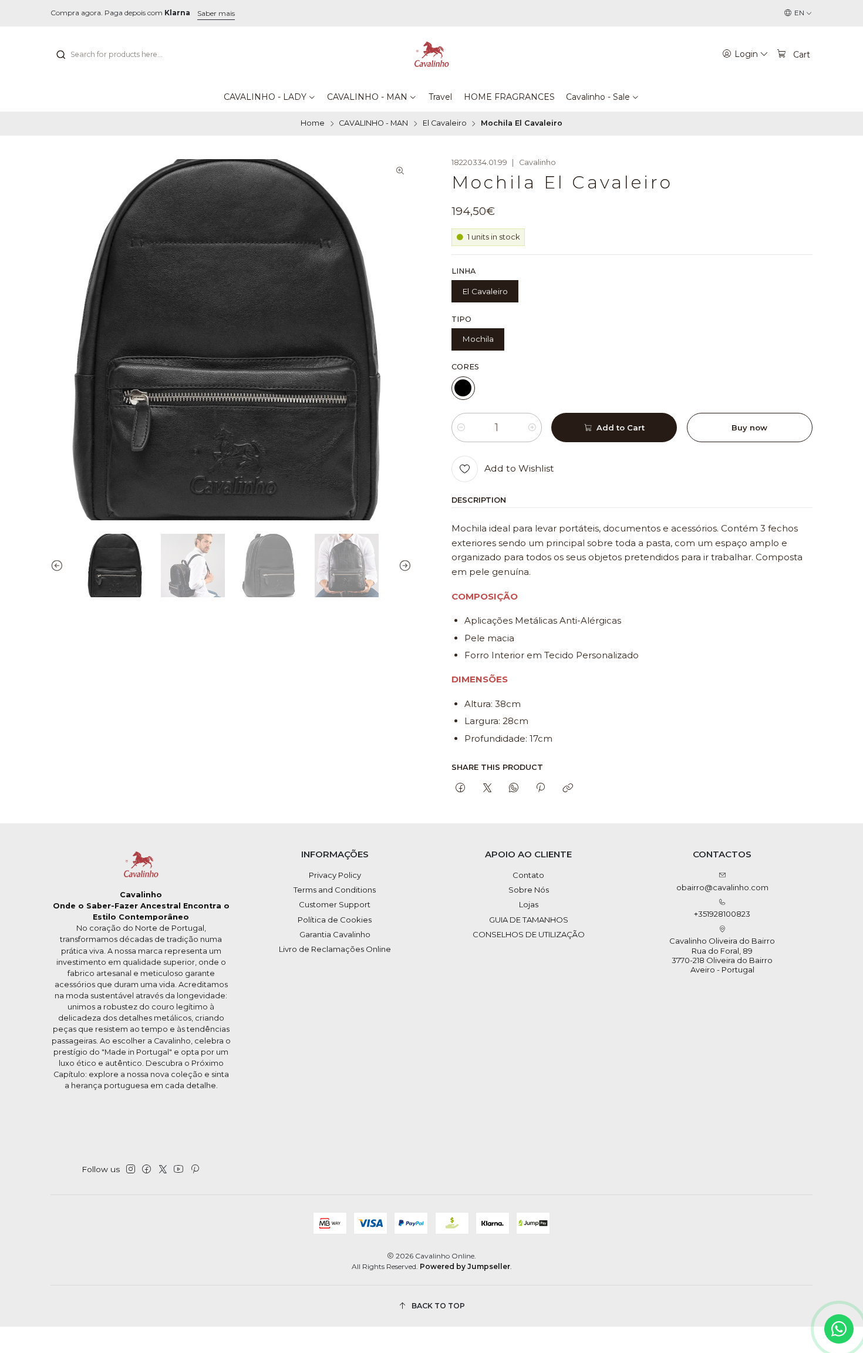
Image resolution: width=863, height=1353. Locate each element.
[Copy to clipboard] (567, 788)
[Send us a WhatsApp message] (839, 1329)
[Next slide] (403, 566)
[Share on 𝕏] (487, 788)
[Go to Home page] (431, 54)
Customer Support (334, 904)
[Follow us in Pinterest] (194, 1169)
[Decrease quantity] (461, 427)
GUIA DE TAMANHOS (528, 919)
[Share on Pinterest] (540, 788)
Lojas (528, 904)
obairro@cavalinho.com (722, 887)
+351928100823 (722, 913)
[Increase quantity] (532, 427)
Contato (528, 875)
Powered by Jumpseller (465, 1266)
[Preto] (463, 388)
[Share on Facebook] (460, 788)
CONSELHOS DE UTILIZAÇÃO (529, 934)
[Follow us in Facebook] (146, 1169)
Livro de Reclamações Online (335, 949)
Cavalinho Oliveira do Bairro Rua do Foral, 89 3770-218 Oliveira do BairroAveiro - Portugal (722, 955)
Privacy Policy (335, 875)
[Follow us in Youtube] (178, 1169)
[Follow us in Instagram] (130, 1169)
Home (313, 123)
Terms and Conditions (335, 889)
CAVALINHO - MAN (373, 123)
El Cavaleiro (445, 123)
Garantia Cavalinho (334, 934)
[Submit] (60, 54)
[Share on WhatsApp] (513, 788)
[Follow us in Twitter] (162, 1169)
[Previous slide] (59, 566)
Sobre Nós (528, 889)
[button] (270, 97)
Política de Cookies (335, 919)
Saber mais (216, 13)
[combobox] (115, 54)
